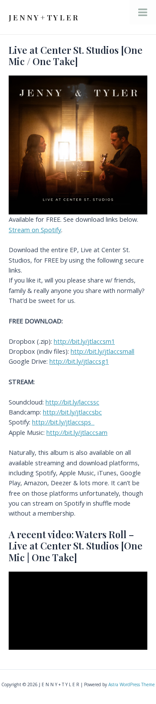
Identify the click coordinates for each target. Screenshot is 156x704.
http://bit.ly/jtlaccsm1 (84, 341)
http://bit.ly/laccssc (72, 402)
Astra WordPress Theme (131, 684)
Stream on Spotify (35, 229)
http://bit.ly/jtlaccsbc (72, 412)
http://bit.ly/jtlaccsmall (102, 351)
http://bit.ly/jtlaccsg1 (79, 361)
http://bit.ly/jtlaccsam (76, 432)
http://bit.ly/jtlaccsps (63, 422)
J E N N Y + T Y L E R (43, 17)
